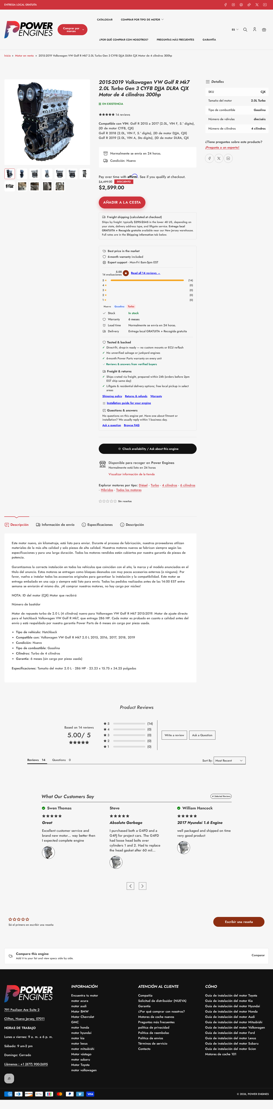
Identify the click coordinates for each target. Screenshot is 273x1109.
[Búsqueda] (245, 29)
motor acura (79, 1000)
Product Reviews (136, 707)
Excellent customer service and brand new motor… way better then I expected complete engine (68, 835)
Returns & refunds (136, 396)
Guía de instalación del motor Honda (231, 1011)
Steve (114, 808)
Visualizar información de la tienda (132, 474)
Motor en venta (24, 56)
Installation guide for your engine (129, 403)
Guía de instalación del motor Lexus (230, 1038)
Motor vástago (81, 1054)
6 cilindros (187, 485)
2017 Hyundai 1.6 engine (199, 822)
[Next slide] (142, 886)
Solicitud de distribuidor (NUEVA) (162, 1000)
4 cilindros (169, 485)
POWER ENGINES (258, 1094)
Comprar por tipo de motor (140, 20)
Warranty (156, 396)
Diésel (143, 485)
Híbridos (107, 490)
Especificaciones (100, 524)
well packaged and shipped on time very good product (204, 833)
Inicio (7, 56)
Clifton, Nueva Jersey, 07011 (24, 1018)
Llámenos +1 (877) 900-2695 (26, 1064)
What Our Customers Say (67, 796)
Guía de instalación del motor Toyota (231, 995)
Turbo (155, 485)
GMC (75, 1022)
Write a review (174, 735)
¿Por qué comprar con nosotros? (123, 40)
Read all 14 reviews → (145, 273)
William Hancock (197, 808)
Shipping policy (112, 396)
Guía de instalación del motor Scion (230, 1048)
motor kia (77, 1038)
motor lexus (79, 1043)
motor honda (80, 1027)
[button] (147, 280)
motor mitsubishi (82, 1048)
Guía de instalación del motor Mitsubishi (233, 1022)
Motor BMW (80, 1011)
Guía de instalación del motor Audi (230, 1016)
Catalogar (104, 20)
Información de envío (58, 524)
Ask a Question (202, 735)
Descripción (19, 524)
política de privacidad (153, 1027)
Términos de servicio (152, 1043)
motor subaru (80, 1059)
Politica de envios (150, 1038)
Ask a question (111, 425)
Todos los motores (128, 490)
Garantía (209, 40)
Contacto (144, 1048)
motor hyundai (81, 1032)
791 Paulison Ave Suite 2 (21, 1009)
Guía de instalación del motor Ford (230, 1032)
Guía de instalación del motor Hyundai (232, 1006)
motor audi (79, 1006)
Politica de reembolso (153, 1032)
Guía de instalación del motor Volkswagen (235, 1027)
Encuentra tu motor (84, 995)
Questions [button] (59, 760)
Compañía (145, 995)
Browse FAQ (131, 425)
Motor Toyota (80, 1064)
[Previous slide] (130, 886)
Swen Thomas (58, 808)
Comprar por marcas (71, 29)
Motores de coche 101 (220, 1054)
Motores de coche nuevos (156, 1016)
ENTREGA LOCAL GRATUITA (20, 5)
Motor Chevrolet (82, 1016)
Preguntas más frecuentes (175, 40)
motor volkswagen (84, 1070)
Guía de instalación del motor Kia (229, 1000)
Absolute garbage (126, 822)
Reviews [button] (33, 760)
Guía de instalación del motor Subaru (231, 1043)
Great (47, 822)
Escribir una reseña (239, 922)
